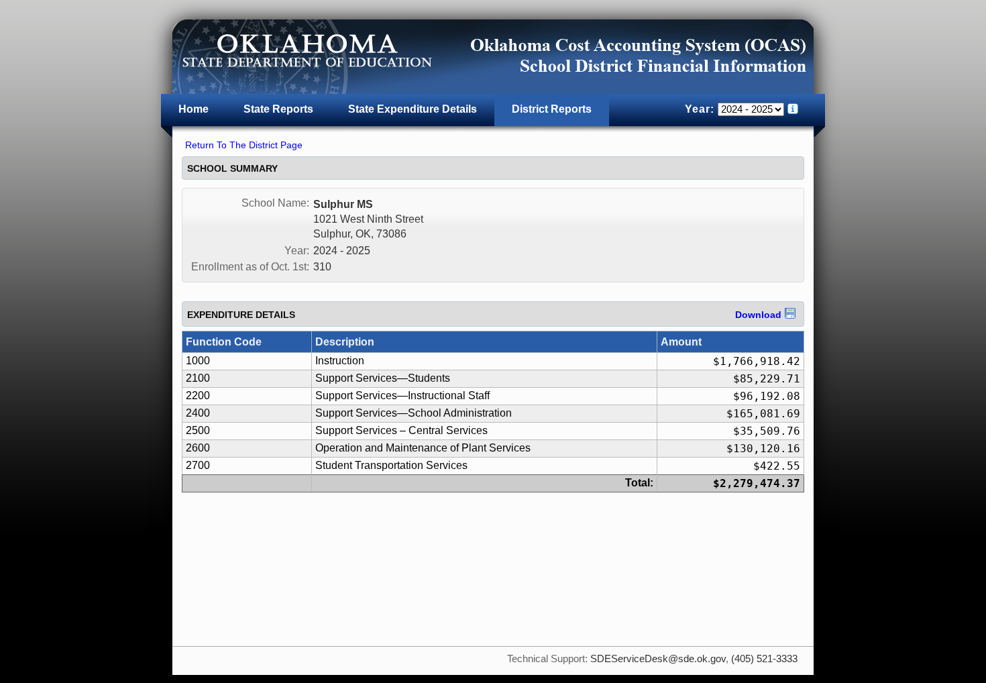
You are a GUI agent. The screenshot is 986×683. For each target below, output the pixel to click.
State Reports (278, 109)
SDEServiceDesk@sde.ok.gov (658, 658)
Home (193, 109)
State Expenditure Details (412, 109)
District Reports (552, 109)
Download (758, 314)
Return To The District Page (244, 145)
